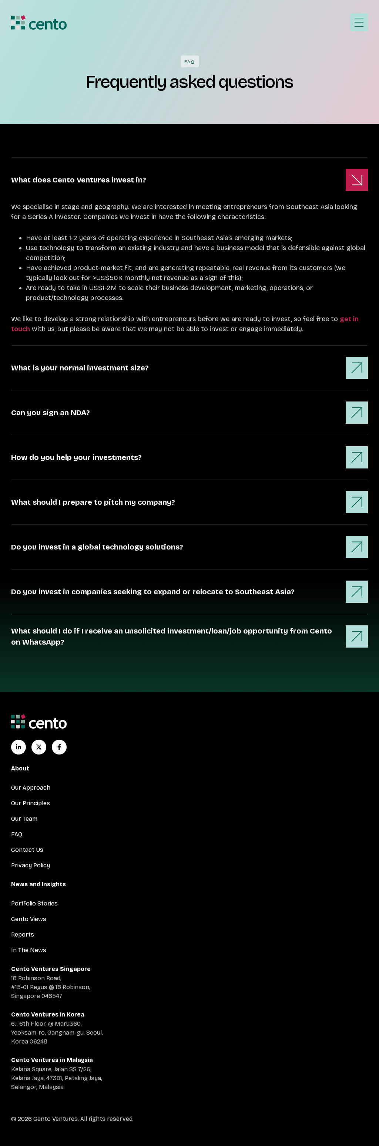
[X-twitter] (38, 747)
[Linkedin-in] (18, 747)
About (20, 768)
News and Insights (38, 884)
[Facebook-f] (59, 747)
